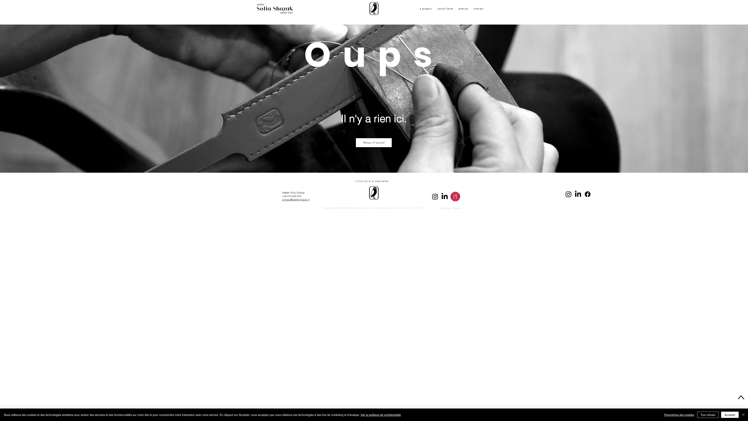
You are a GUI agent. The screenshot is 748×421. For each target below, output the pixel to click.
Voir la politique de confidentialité (381, 415)
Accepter (729, 415)
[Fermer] (743, 415)
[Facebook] (587, 194)
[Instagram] (435, 196)
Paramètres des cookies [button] (679, 415)
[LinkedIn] (444, 196)
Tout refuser (707, 415)
